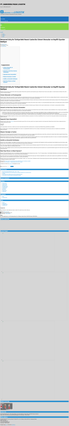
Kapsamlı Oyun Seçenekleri (9, 74)
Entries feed (4, 203)
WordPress (13, 424)
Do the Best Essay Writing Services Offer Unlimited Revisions (12, 174)
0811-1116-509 (6, 211)
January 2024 (4, 190)
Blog (3, 196)
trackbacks (10, 163)
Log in (3, 202)
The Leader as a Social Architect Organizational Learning (11, 175)
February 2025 (4, 184)
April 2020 (4, 191)
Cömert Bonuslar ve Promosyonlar (8, 68)
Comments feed (4, 204)
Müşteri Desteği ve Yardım (9, 76)
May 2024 (4, 189)
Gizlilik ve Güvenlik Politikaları (10, 78)
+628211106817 (8, 213)
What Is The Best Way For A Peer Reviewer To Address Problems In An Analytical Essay (16, 172)
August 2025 (4, 183)
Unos (6, 424)
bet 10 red (12, 121)
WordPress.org (4, 205)
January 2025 (4, 185)
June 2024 (4, 188)
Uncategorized (3, 46)
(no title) (3, 173)
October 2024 (4, 187)
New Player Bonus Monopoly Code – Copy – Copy (10, 171)
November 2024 (5, 186)
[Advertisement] (10, 55)
